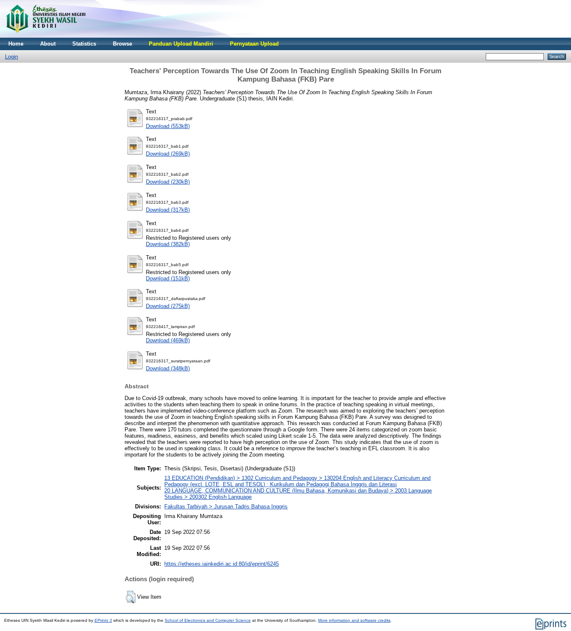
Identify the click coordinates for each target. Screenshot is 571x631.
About (48, 44)
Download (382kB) (168, 244)
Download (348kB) (168, 368)
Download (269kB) (168, 154)
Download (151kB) (168, 278)
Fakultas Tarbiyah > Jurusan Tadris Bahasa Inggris (226, 506)
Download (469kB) (168, 340)
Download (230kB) (168, 182)
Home (15, 44)
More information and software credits (354, 620)
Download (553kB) (168, 126)
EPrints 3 (103, 620)
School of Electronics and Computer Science (208, 620)
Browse (122, 44)
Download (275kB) (168, 306)
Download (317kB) (168, 210)
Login (11, 57)
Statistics (84, 44)
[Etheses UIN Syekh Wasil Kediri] (45, 36)
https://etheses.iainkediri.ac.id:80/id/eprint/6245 (221, 564)
